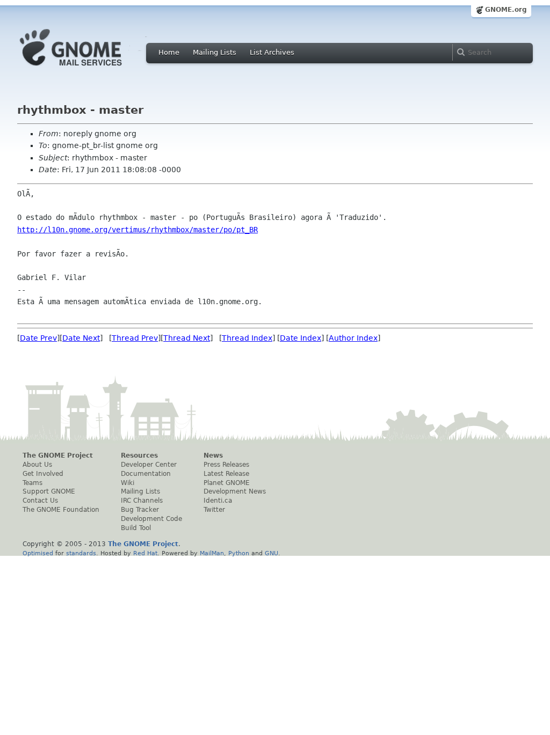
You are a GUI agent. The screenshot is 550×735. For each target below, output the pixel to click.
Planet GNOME (227, 483)
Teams (32, 483)
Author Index (353, 338)
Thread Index (247, 338)
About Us (37, 464)
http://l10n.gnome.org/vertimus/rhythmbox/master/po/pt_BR (137, 229)
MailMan (212, 553)
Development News (235, 491)
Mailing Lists (214, 52)
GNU (271, 553)
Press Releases (226, 464)
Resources (139, 455)
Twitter (214, 509)
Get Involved (43, 473)
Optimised (38, 553)
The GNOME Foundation (61, 509)
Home (168, 52)
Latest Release (226, 473)
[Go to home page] (87, 68)
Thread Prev (135, 338)
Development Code (151, 519)
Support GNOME (49, 491)
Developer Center (149, 464)
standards (81, 553)
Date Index (300, 338)
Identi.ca (218, 500)
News (213, 455)
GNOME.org (506, 9)
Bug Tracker (140, 509)
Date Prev (38, 338)
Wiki (127, 483)
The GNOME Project (58, 455)
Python (238, 553)
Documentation (146, 473)
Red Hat (145, 553)
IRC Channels (142, 500)
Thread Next (186, 338)
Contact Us (40, 500)
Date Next (81, 338)
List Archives (272, 52)
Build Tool (136, 528)
